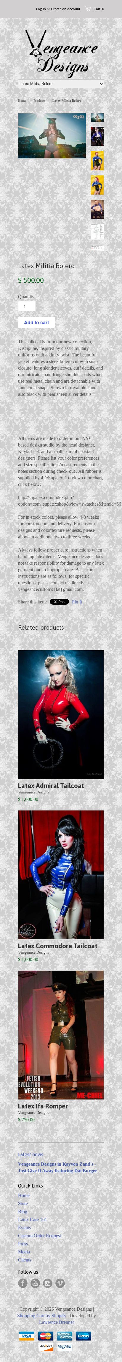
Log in (41, 9)
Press (23, 1243)
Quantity (26, 296)
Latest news (30, 1154)
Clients (24, 1259)
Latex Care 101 (32, 1219)
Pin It (77, 601)
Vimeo (60, 1283)
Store (23, 1203)
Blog (22, 1211)
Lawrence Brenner (56, 1322)
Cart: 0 (99, 9)
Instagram (47, 1283)
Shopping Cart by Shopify (41, 1315)
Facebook (23, 1283)
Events (24, 1227)
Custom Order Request (39, 1235)
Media (24, 1251)
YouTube (35, 1283)
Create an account (65, 9)
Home (24, 1195)
